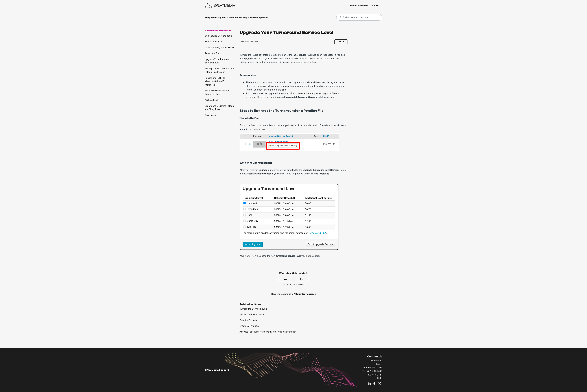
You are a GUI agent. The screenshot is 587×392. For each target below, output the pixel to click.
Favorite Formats (248, 320)
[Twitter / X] (379, 383)
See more (210, 115)
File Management (259, 17)
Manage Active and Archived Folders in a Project (219, 70)
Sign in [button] (375, 5)
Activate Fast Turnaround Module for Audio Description (268, 331)
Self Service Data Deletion (218, 35)
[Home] (220, 5)
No (301, 279)
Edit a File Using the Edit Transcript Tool (217, 92)
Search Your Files (214, 41)
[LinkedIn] (369, 383)
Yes (285, 279)
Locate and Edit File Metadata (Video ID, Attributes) (215, 81)
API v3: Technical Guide (252, 314)
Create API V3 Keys (250, 325)
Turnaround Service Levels (253, 308)
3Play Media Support (215, 17)
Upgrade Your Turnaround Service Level (218, 61)
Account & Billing (238, 17)
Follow (341, 42)
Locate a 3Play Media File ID (219, 47)
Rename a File (212, 53)
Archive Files (211, 99)
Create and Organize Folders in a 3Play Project (219, 107)
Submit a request (358, 5)
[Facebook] (374, 383)
